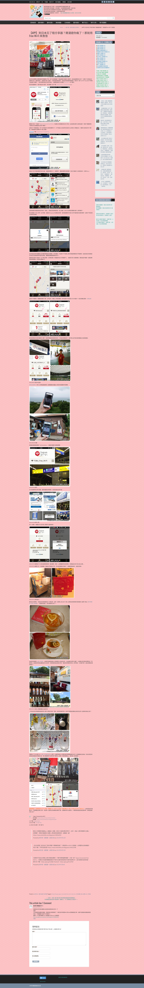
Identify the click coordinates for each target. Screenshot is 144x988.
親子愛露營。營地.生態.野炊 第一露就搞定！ (104, 208)
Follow (43, 978)
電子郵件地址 (35, 951)
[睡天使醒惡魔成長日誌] (36, 11)
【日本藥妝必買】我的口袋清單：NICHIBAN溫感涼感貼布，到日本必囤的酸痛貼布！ (106, 141)
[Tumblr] (107, 2)
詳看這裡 (89, 298)
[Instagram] (109, 2)
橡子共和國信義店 (46, 754)
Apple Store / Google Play (63, 84)
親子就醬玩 (58, 2)
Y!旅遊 (46, 2)
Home (61, 27)
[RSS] (111, 2)
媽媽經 (64, 2)
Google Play (39, 822)
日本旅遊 (67, 22)
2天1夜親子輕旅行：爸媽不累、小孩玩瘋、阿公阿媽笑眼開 (104, 223)
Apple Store (37, 821)
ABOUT (38, 2)
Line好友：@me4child (75, 13)
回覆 (34, 918)
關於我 (60, 977)
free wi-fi (73, 894)
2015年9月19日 (60, 850)
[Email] (113, 2)
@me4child (42, 981)
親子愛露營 (103, 22)
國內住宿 (49, 22)
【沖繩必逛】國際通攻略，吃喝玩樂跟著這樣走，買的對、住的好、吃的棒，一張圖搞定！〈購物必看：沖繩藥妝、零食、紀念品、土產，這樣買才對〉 (106, 174)
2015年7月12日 (60, 838)
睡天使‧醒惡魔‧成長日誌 (46, 838)
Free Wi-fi (66, 82)
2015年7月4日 (60, 864)
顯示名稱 (34, 947)
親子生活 (84, 22)
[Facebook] (102, 2)
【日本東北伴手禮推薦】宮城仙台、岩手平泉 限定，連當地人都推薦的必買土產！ (106, 164)
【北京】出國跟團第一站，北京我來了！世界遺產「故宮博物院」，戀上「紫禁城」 (106, 184)
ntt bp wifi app (54, 894)
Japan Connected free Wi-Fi (46, 124)
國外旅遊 (76, 22)
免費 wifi (85, 894)
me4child (35, 39)
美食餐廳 (58, 22)
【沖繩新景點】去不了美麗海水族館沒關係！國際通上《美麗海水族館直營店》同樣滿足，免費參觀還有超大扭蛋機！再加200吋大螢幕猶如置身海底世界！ (106, 112)
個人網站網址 (35, 956)
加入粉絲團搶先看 (65, 13)
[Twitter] (105, 2)
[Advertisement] (61, 880)
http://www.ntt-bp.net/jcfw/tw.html (46, 817)
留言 (33, 931)
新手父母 (93, 22)
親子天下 (52, 2)
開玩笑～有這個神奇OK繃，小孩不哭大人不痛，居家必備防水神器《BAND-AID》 (106, 123)
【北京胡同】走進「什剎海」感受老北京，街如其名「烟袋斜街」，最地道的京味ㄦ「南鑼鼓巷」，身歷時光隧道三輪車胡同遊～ (107, 149)
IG (42, 2)
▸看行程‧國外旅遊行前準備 (72, 27)
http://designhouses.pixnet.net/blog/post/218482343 (46, 917)
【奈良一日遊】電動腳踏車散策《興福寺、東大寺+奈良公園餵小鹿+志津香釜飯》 (106, 103)
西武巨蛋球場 (32, 384)
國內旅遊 (41, 22)
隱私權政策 (64, 977)
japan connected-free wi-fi (64, 894)
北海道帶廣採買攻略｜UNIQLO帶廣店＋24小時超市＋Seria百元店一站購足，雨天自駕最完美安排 (107, 157)
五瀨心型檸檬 (40, 661)
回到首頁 (33, 22)
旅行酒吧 (70, 2)
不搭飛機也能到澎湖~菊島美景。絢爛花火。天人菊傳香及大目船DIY (61, 899)
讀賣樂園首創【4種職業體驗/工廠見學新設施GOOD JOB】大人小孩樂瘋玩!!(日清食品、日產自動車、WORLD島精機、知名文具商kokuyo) (107, 131)
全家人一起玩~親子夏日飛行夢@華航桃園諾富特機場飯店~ (61, 898)
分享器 (89, 894)
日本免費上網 (79, 894)
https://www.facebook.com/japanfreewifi (46, 819)
